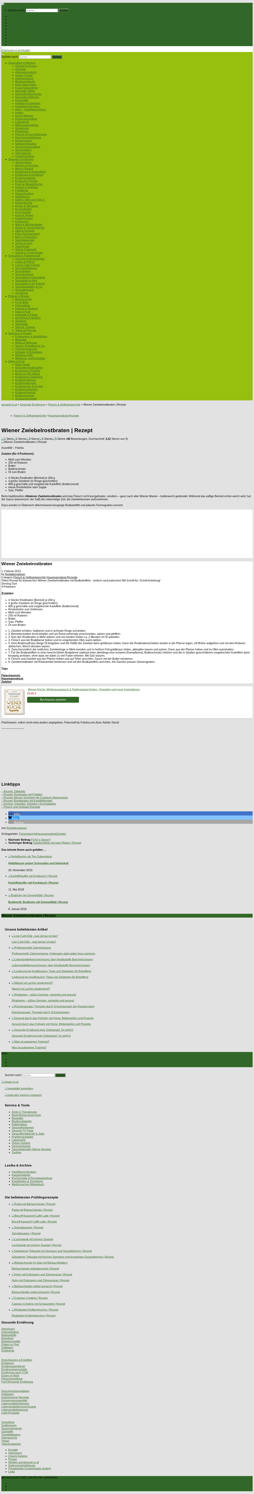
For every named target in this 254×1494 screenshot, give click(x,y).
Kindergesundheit (26, 118)
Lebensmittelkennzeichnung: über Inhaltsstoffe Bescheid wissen (51, 965)
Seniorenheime (21, 1146)
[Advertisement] (105, 534)
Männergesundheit (26, 125)
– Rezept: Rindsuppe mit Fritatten (21, 794)
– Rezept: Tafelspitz (13, 791)
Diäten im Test (10, 1344)
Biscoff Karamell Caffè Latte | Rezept (34, 1221)
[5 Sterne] (58, 438)
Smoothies (8, 1422)
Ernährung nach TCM (14, 1372)
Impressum (15, 1453)
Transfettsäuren (10, 1434)
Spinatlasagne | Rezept (26, 1233)
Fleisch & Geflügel (26, 187)
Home (12, 16)
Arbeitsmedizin (24, 78)
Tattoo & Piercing (25, 330)
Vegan (5, 1440)
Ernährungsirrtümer (13, 1366)
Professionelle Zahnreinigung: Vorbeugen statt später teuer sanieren (53, 953)
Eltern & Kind (16, 41)
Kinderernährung (25, 380)
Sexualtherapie (24, 289)
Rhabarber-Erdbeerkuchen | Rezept (33, 1315)
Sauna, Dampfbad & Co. (30, 345)
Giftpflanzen (22, 196)
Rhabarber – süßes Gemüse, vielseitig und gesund (43, 1000)
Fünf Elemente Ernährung (17, 1381)
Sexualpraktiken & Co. (29, 286)
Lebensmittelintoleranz (15, 1403)
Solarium (20, 321)
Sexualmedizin (24, 274)
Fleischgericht (10, 675)
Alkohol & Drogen (26, 66)
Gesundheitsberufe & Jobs (28, 1133)
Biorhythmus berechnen (26, 1115)
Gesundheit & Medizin (21, 19)
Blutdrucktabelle (25, 81)
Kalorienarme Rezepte (15, 1397)
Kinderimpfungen (25, 383)
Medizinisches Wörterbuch (28, 1184)
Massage (20, 339)
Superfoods (22, 246)
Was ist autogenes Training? (29, 1047)
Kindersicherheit (25, 392)
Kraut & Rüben (24, 215)
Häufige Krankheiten (27, 103)
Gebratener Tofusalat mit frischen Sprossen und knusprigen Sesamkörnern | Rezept (63, 1256)
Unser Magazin (17, 28)
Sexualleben (23, 271)
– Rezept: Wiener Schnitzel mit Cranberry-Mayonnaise (34, 797)
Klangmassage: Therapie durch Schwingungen (40, 1012)
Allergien (20, 69)
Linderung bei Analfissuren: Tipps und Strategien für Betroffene (50, 977)
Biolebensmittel (10, 1341)
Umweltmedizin (24, 156)
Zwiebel (6, 681)
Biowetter (17, 1118)
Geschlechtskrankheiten (30, 258)
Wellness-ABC (24, 355)
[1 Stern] (7, 438)
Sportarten (21, 324)
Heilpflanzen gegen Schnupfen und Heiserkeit (38, 863)
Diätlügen (7, 1347)
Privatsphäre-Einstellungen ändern (29, 1468)
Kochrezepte (23, 212)
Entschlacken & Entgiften (16, 1360)
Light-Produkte (10, 1412)
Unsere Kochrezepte (21, 25)
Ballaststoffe (8, 1335)
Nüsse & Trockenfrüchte (30, 227)
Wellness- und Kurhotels (30, 358)
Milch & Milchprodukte (28, 224)
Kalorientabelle (21, 1175)
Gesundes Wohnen (27, 97)
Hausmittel (21, 100)
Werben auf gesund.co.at (23, 1462)
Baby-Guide (22, 364)
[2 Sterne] (19, 438)
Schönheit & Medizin (28, 317)
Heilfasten (7, 1394)
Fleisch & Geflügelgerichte (64, 404)
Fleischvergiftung (11, 1378)
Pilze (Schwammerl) (27, 234)
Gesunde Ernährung (20, 22)
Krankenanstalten (22, 1136)
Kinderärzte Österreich (29, 377)
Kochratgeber (23, 209)
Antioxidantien (10, 1332)
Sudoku (16, 1152)
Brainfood (7, 1338)
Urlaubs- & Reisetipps (28, 352)
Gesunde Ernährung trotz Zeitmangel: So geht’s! (41, 1035)
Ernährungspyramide (14, 1369)
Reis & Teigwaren (26, 237)
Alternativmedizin (25, 72)
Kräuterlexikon (24, 218)
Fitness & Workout (26, 308)
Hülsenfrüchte (23, 202)
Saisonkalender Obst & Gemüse (31, 1149)
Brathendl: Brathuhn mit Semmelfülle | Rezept (38, 902)
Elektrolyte (7, 1350)
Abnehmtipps (23, 162)
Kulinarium (22, 221)
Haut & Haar (22, 311)
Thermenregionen (26, 349)
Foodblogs (21, 190)
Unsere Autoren (17, 1456)
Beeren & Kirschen (26, 165)
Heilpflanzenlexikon (27, 106)
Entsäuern (7, 1363)
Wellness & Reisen (20, 38)
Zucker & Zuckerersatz (29, 252)
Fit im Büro (22, 302)
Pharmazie (22, 131)
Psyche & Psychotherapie (31, 134)
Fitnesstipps (22, 305)
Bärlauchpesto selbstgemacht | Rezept (35, 1268)
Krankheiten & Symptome (27, 1181)
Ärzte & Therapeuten (24, 1112)
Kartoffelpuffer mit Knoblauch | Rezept (33, 882)
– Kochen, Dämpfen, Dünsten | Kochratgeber (28, 803)
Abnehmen (8, 1328)
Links (11, 1471)
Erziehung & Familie (27, 370)
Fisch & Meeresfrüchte (29, 184)
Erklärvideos (19, 1124)
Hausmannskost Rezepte (63, 415)
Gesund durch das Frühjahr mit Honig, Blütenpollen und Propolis (51, 1024)
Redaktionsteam (15, 574)
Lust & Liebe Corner (27, 265)
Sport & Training (25, 327)
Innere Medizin (24, 115)
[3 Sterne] (32, 438)
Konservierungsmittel (14, 1400)
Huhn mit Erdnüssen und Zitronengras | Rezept (40, 1280)
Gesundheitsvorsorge (28, 94)
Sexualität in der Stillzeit (30, 283)
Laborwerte (22, 122)
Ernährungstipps (25, 178)
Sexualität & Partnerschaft (24, 32)
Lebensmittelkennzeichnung (18, 1406)
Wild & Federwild (25, 249)
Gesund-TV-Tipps (22, 1130)
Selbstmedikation (25, 143)
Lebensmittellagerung (14, 1409)
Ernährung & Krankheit (29, 174)
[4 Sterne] (45, 438)
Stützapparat (23, 153)
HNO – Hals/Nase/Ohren (30, 109)
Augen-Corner (24, 75)
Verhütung (21, 293)
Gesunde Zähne (25, 90)
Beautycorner (23, 299)
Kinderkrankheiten (26, 389)
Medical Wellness (26, 342)
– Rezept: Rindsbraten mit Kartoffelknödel (26, 800)
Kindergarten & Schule (29, 386)
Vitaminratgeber (11, 1444)
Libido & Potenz (25, 261)
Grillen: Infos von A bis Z (30, 199)
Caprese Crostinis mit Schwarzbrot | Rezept (38, 1303)
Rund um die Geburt (27, 373)
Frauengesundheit (26, 87)
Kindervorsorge (24, 395)
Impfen (19, 112)
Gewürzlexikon (24, 193)
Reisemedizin (23, 140)
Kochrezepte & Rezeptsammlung (32, 1178)
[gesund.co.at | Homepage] (10, 4)
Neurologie (22, 128)
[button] (14, 813)
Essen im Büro (10, 1375)
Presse (12, 1459)
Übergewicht (9, 1437)
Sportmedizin (23, 150)
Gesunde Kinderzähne (29, 367)
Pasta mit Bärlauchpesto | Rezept (32, 1209)
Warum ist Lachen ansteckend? (31, 988)
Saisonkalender (25, 240)
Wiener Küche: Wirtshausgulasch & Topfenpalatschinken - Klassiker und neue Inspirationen (84, 689)
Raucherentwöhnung (28, 137)
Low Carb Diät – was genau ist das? (34, 941)
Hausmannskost (12, 678)
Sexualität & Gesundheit (30, 277)
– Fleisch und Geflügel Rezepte (20, 806)
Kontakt (13, 1449)
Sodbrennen (9, 1425)
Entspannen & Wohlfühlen (31, 336)
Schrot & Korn (23, 243)
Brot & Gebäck (24, 168)
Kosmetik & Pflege (26, 314)
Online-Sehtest (21, 1143)
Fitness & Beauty (18, 35)
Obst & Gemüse (25, 230)
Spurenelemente (11, 1428)
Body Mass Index (25, 84)
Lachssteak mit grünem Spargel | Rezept (36, 1245)
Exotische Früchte (26, 181)
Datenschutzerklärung (21, 1465)
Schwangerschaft (25, 398)
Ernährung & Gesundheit (30, 171)
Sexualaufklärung (26, 268)
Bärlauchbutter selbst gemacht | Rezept (36, 1292)
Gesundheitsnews (23, 1127)
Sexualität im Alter (26, 280)
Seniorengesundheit (27, 146)
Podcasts (14, 44)
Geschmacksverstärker (15, 1391)
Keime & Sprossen (26, 206)
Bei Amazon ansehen (53, 699)
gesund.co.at (9, 404)
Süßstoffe (7, 1431)
